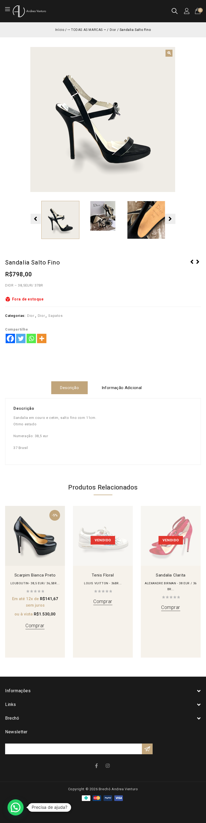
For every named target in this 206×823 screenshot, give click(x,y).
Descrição (69, 387)
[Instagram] (108, 765)
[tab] (71, 387)
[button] (168, 53)
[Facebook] (10, 338)
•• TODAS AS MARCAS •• (87, 30)
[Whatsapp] (31, 338)
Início (59, 30)
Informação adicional (122, 387)
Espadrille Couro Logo (192, 265)
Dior (113, 30)
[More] (41, 338)
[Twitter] (20, 338)
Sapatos (55, 316)
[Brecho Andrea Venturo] (29, 11)
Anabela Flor (198, 265)
